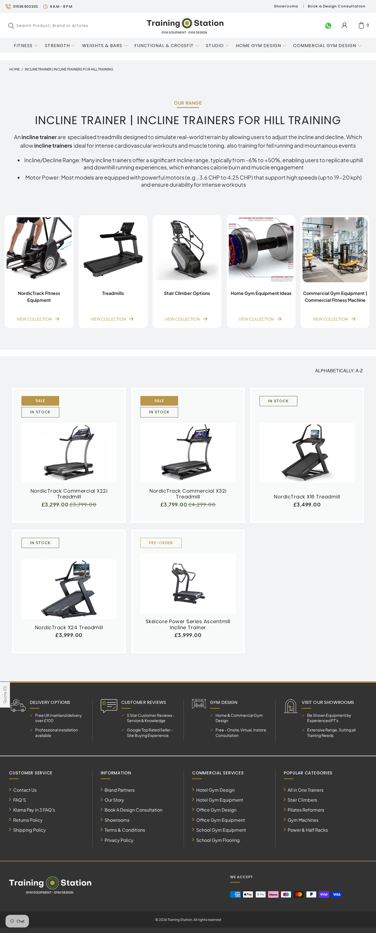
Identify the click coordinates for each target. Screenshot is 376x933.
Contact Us (25, 790)
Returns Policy (28, 820)
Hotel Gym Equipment (219, 800)
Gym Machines (303, 820)
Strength (57, 45)
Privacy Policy (119, 840)
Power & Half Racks (308, 830)
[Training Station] (185, 25)
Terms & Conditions (125, 830)
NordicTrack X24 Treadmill (68, 578)
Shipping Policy (29, 830)
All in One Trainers (305, 790)
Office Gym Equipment (220, 820)
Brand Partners (120, 790)
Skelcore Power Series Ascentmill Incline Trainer (187, 575)
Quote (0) (4, 695)
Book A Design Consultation (133, 810)
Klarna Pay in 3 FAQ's (34, 810)
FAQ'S (19, 800)
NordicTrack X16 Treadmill (307, 442)
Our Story (114, 800)
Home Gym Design (258, 45)
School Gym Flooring (218, 840)
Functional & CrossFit (164, 45)
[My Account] (344, 25)
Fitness (23, 45)
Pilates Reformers (306, 810)
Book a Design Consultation (336, 6)
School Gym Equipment (221, 830)
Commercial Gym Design (325, 45)
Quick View (68, 451)
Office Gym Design (216, 810)
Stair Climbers (302, 800)
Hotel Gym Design (215, 790)
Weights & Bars (102, 45)
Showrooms (286, 6)
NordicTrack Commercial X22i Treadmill (68, 439)
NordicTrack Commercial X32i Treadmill (187, 439)
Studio (215, 45)
